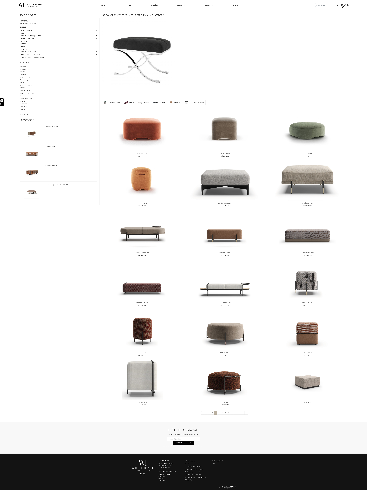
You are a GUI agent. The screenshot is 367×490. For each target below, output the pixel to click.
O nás (187, 464)
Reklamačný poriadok (192, 472)
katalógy (154, 5)
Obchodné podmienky (193, 466)
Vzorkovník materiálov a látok (195, 477)
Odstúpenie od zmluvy (193, 474)
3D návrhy (209, 5)
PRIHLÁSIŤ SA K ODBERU (183, 443)
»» (246, 413)
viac (213, 463)
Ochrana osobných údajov (194, 469)
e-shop (103, 5)
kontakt (235, 5)
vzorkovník (181, 5)
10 (236, 413)
